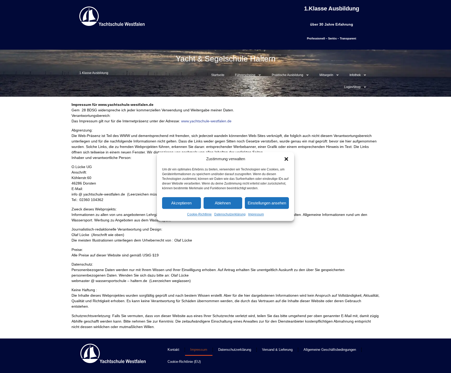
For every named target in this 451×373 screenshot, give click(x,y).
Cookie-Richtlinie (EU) (184, 362)
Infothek (355, 75)
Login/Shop (352, 87)
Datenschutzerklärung (230, 214)
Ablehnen (223, 203)
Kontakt (173, 350)
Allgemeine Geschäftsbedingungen (330, 350)
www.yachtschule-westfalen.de (206, 121)
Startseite (217, 75)
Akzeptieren (181, 203)
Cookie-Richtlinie (199, 214)
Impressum (256, 214)
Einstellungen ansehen (267, 203)
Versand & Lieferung (277, 350)
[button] (286, 159)
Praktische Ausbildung (287, 75)
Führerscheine (245, 75)
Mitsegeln (326, 75)
